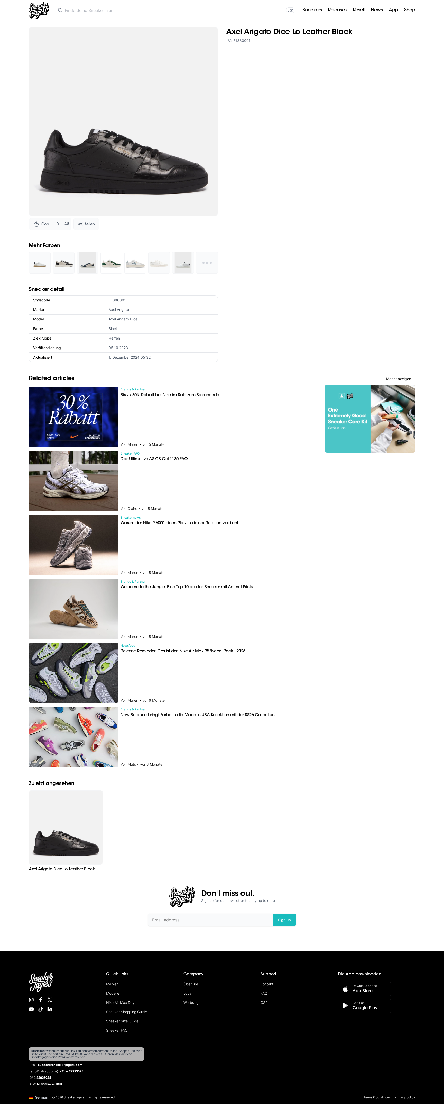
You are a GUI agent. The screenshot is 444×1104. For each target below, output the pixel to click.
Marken (112, 984)
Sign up (284, 920)
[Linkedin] (49, 1009)
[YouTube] (31, 1009)
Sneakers (312, 10)
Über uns (191, 984)
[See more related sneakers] (207, 263)
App (393, 10)
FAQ (264, 993)
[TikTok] (40, 1009)
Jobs (187, 993)
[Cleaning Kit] (370, 419)
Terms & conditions (377, 1097)
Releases (337, 10)
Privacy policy (405, 1097)
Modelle (112, 993)
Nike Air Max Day (120, 1002)
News (377, 10)
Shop (409, 10)
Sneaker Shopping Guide (126, 1012)
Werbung (190, 1002)
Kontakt (267, 984)
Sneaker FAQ (117, 1030)
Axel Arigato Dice (123, 319)
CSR (264, 1002)
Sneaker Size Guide (122, 1021)
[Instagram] (31, 999)
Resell (359, 10)
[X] (49, 999)
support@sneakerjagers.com (60, 1065)
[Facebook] (40, 999)
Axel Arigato (119, 309)
